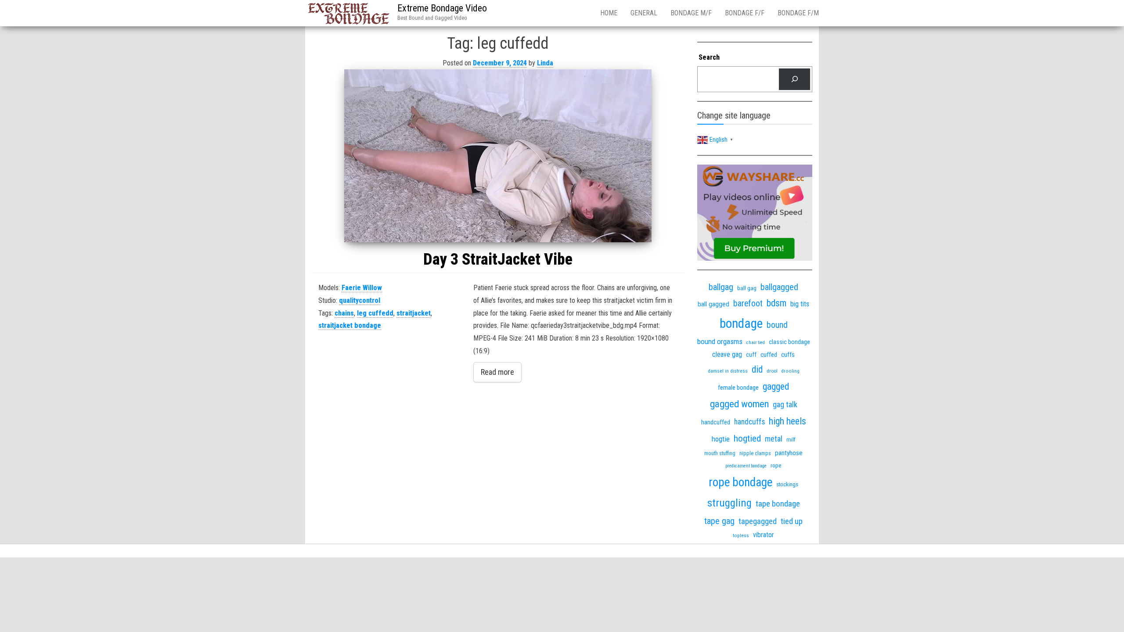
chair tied (755, 342)
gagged (776, 386)
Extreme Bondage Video (442, 8)
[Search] (794, 79)
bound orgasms (719, 341)
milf (791, 439)
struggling (729, 502)
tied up (792, 521)
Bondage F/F (744, 13)
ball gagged (713, 304)
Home (608, 13)
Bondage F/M (798, 13)
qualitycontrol (359, 300)
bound (777, 325)
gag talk (785, 404)
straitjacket (413, 313)
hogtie (721, 438)
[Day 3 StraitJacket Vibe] (498, 155)
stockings (787, 484)
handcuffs (749, 421)
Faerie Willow (362, 288)
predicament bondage (746, 466)
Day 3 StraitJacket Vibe (498, 259)
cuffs (788, 355)
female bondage (738, 387)
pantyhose (789, 453)
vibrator (763, 535)
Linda (545, 63)
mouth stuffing (719, 453)
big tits (799, 304)
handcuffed (715, 422)
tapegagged (758, 521)
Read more (497, 372)
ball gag (747, 287)
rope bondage (740, 482)
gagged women (739, 404)
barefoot (748, 303)
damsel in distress (728, 371)
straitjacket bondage (349, 325)
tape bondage (778, 504)
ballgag (721, 287)
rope (776, 465)
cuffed (768, 355)
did (757, 369)
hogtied (747, 438)
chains (344, 313)
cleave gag (727, 354)
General (643, 13)
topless (741, 536)
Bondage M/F (691, 13)
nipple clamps (755, 453)
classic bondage (789, 341)
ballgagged (779, 287)
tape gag (719, 521)
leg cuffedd (375, 313)
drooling (791, 371)
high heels (787, 421)
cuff (751, 354)
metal (773, 438)
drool (772, 371)
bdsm (776, 303)
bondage (741, 323)
